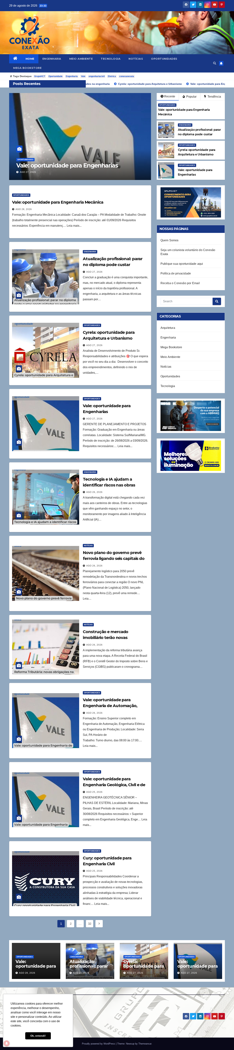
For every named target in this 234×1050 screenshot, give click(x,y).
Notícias (136, 58)
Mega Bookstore (27, 68)
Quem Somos (170, 240)
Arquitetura (168, 327)
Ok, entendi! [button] (38, 1035)
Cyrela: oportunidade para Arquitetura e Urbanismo (143, 968)
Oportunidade (55, 76)
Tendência (214, 96)
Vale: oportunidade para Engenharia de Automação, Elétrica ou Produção (110, 705)
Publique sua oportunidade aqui (182, 263)
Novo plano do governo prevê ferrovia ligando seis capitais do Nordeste (113, 558)
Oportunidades (164, 58)
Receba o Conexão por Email (180, 283)
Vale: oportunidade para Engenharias (197, 966)
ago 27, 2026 (94, 272)
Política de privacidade (176, 273)
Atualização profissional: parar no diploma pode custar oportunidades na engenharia (112, 264)
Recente (169, 96)
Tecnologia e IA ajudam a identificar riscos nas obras (80, 162)
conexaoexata (126, 76)
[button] (214, 63)
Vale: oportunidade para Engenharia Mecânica (57, 202)
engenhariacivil (97, 76)
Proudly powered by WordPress (99, 1043)
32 (89, 924)
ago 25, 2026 (94, 792)
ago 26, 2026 (28, 172)
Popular (191, 96)
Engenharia (51, 58)
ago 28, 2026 (24, 209)
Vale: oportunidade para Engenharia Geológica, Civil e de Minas (114, 784)
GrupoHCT (39, 76)
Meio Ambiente (81, 58)
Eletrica (112, 76)
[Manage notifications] (7, 1043)
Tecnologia (110, 58)
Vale (83, 76)
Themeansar (144, 1043)
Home (30, 58)
